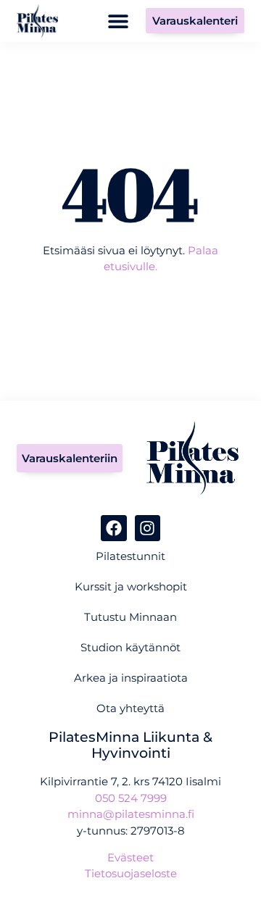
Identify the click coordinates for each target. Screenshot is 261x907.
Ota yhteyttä (130, 708)
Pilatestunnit (130, 556)
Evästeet (130, 857)
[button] (118, 20)
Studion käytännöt (130, 647)
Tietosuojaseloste (131, 873)
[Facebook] (113, 527)
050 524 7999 (131, 798)
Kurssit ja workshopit (131, 586)
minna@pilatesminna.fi (130, 814)
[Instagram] (147, 527)
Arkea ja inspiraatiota (131, 678)
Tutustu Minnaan (130, 617)
